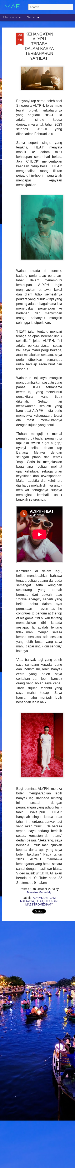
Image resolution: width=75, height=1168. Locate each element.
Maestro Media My (39, 892)
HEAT (39, 901)
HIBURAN (51, 901)
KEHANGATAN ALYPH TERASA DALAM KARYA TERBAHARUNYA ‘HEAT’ (39, 46)
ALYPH (37, 897)
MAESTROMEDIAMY (39, 904)
